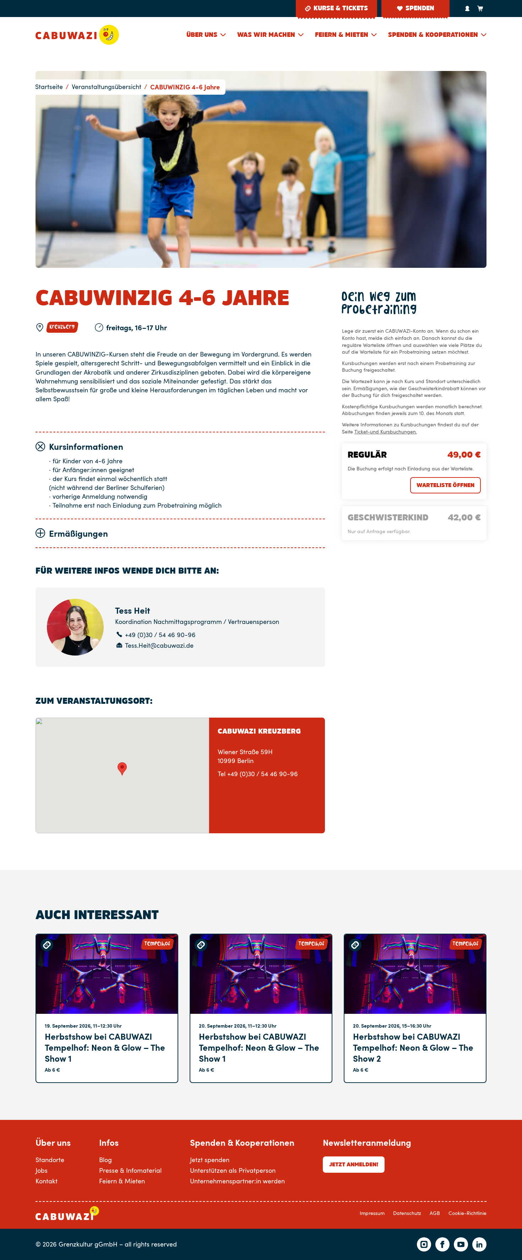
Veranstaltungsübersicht (106, 86)
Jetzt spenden (209, 1159)
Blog (105, 1159)
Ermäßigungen (78, 533)
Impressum (372, 1213)
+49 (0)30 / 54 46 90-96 (160, 635)
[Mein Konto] (467, 8)
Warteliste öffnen (445, 485)
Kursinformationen (86, 446)
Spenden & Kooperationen (433, 35)
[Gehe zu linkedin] (479, 1244)
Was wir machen (266, 35)
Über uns (201, 35)
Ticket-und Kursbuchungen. (385, 431)
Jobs (42, 1170)
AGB (435, 1213)
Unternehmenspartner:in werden (237, 1181)
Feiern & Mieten (341, 35)
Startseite (49, 86)
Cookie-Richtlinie (467, 1213)
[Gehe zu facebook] (442, 1244)
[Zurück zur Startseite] (77, 35)
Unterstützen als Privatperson (233, 1170)
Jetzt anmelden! (353, 1164)
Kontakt (47, 1181)
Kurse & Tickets (341, 8)
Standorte (50, 1159)
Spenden (420, 8)
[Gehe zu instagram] (424, 1244)
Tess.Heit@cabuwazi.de (159, 645)
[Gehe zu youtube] (461, 1244)
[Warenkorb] (480, 8)
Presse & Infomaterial (130, 1170)
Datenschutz (407, 1213)
